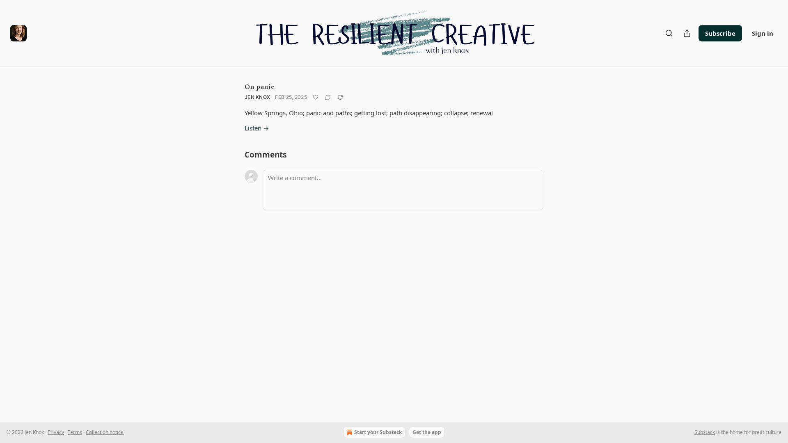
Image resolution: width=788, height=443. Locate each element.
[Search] (669, 33)
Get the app (426, 432)
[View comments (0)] (328, 97)
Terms (75, 432)
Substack (704, 432)
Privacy (56, 432)
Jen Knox (257, 97)
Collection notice (105, 432)
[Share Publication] (687, 33)
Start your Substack (378, 432)
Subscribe (720, 33)
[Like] (315, 97)
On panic (260, 86)
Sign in (762, 33)
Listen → (257, 128)
